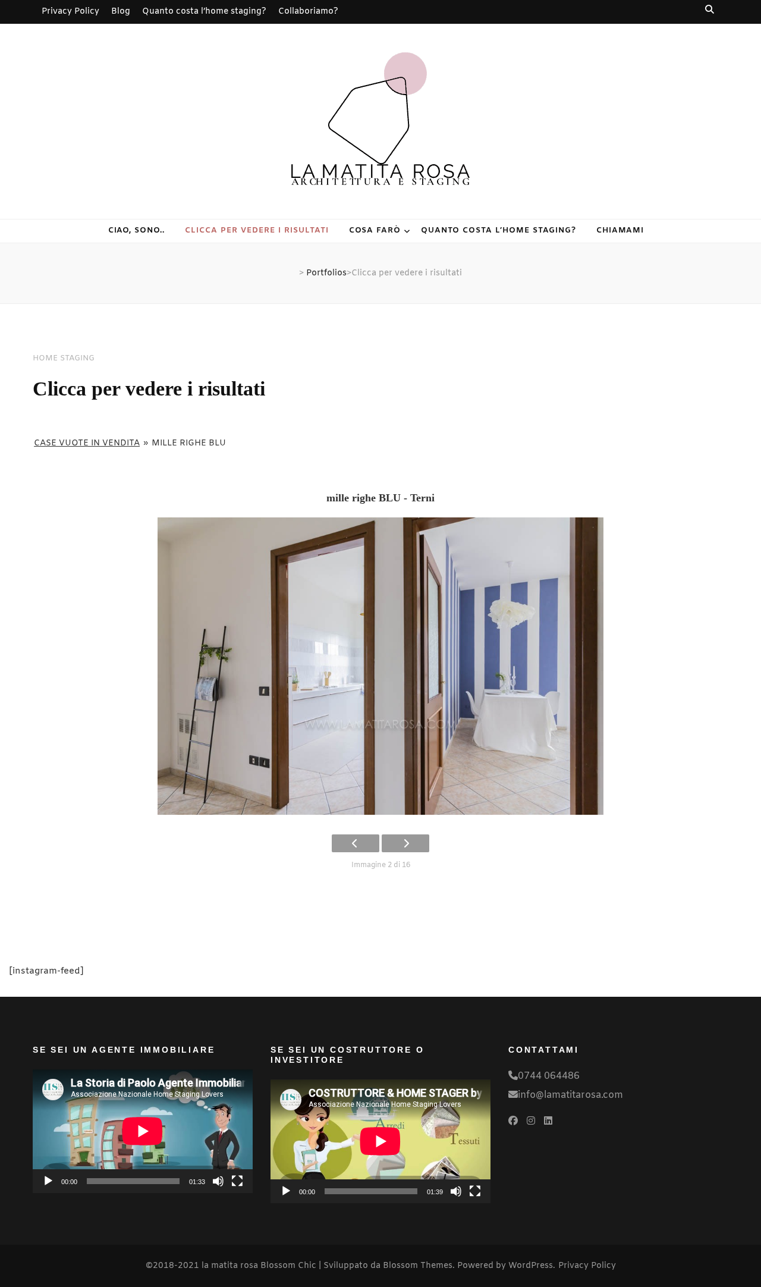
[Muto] (218, 1181)
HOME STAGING (64, 358)
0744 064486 (549, 1076)
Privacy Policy (70, 11)
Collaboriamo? (308, 11)
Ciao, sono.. (136, 230)
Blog (120, 11)
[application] (143, 1131)
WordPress (530, 1266)
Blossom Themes (417, 1266)
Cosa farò (375, 230)
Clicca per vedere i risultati (256, 230)
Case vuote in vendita (87, 443)
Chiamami (620, 230)
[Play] (48, 1181)
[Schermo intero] (237, 1181)
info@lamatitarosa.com (570, 1095)
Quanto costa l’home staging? (204, 11)
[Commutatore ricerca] (710, 10)
